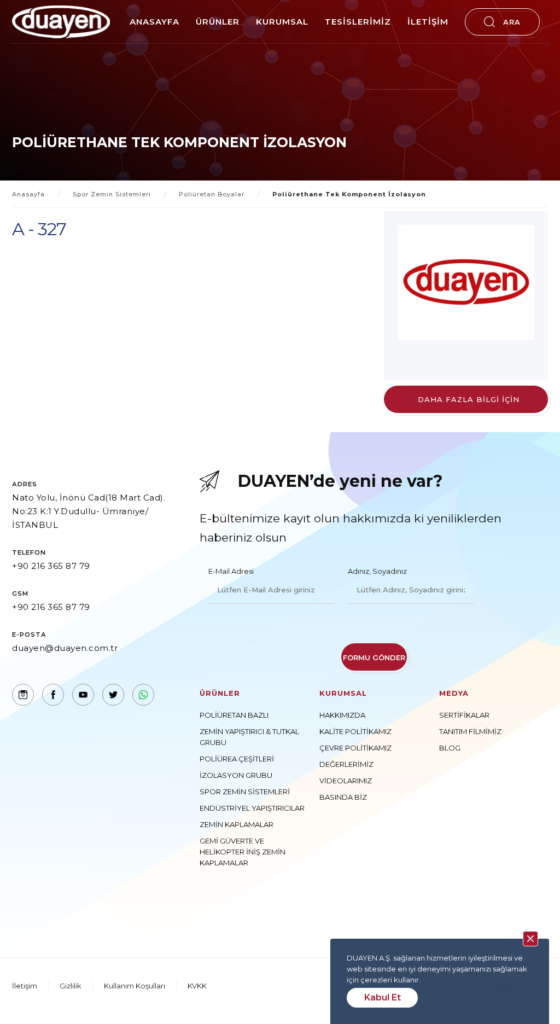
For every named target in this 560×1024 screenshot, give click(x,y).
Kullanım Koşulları (134, 985)
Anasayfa (154, 21)
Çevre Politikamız (355, 747)
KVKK (197, 985)
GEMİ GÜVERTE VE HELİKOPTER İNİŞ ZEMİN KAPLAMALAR (242, 851)
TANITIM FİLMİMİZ (470, 731)
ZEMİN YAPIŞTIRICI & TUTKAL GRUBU (249, 737)
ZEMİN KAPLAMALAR (236, 824)
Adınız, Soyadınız (377, 571)
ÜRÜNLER (218, 21)
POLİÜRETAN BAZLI (234, 715)
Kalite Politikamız (355, 731)
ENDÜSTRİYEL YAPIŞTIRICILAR (252, 808)
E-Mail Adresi (231, 571)
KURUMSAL (282, 21)
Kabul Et (382, 997)
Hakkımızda (342, 715)
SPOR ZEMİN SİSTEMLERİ (245, 791)
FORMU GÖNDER (374, 657)
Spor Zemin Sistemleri (112, 194)
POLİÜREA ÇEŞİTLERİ (237, 758)
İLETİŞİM (427, 21)
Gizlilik (70, 985)
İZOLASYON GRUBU (236, 775)
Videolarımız (345, 780)
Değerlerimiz (346, 764)
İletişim (24, 985)
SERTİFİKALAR (464, 715)
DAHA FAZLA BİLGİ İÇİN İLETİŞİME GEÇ (469, 404)
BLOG (449, 747)
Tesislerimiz (358, 21)
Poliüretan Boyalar (211, 194)
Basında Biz (343, 797)
